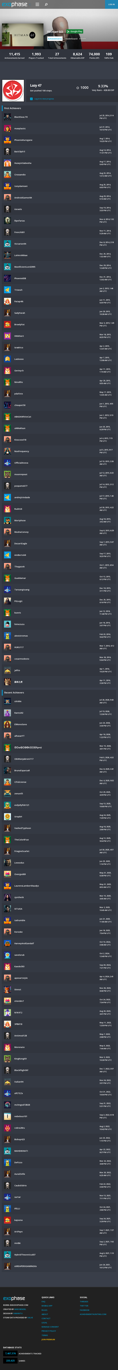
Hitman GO (55, 32)
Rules (44, 1310)
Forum (82, 38)
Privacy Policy (49, 1331)
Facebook (84, 1310)
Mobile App (47, 1305)
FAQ (43, 1301)
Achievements (55, 38)
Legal (44, 1322)
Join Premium (48, 1339)
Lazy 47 (35, 85)
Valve (30, 1317)
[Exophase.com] (16, 4)
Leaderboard (71, 38)
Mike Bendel (20, 1309)
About (45, 1314)
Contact (46, 1318)
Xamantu (18, 1313)
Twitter (84, 1305)
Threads (84, 1301)
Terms (45, 1335)
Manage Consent (50, 1326)
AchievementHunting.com (93, 1314)
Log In (111, 4)
